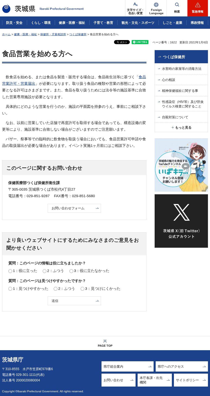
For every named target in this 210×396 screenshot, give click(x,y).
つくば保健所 (78, 34)
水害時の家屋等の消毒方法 (181, 68)
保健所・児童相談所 (53, 34)
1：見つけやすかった (30, 289)
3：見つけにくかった (102, 289)
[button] (156, 8)
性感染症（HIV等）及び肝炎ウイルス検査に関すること (183, 104)
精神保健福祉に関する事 (180, 90)
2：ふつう (55, 271)
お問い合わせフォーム (68, 208)
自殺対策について (175, 117)
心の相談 (168, 80)
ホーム (6, 34)
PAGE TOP (105, 345)
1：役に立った (25, 271)
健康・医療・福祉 (25, 34)
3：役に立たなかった (91, 271)
